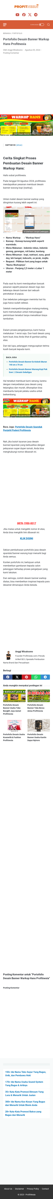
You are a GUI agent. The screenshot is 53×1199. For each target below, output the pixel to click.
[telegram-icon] (36, 15)
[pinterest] (26, 677)
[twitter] (17, 677)
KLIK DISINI (26, 538)
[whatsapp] (36, 677)
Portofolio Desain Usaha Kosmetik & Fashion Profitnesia (14, 737)
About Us (8, 1189)
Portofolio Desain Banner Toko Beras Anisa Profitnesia (35, 708)
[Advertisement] (26, 84)
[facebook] (7, 677)
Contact (45, 1189)
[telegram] (45, 677)
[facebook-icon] (24, 15)
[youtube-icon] (17, 15)
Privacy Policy (33, 1189)
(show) (19, 145)
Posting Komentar (11, 53)
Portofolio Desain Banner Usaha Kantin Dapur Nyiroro (36, 737)
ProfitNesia (30, 1194)
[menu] (6, 24)
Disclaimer (19, 1189)
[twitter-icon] (30, 15)
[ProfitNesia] (26, 6)
